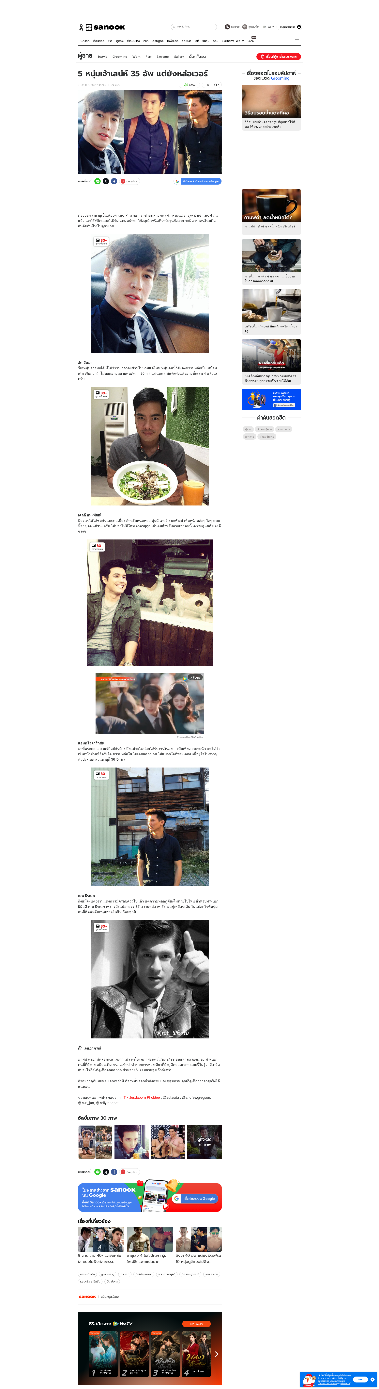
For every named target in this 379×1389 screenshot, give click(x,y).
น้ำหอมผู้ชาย (264, 429)
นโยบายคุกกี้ (345, 1383)
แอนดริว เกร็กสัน (90, 1281)
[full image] (95, 1142)
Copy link (132, 181)
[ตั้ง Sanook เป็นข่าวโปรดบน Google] (150, 1195)
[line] (97, 181)
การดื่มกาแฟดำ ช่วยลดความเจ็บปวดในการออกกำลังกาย (270, 278)
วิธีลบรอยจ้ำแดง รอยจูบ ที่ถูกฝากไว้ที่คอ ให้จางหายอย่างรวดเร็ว (270, 124)
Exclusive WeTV (233, 41)
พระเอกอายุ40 (166, 1274)
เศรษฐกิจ (158, 41)
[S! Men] (87, 1296)
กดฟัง (192, 85)
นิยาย (251, 41)
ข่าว (110, 41)
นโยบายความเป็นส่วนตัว (327, 1383)
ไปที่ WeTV (196, 1324)
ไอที (196, 41)
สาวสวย (249, 436)
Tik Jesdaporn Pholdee (142, 1097)
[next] (217, 1354)
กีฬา (145, 41)
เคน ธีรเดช (211, 1274)
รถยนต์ (186, 41)
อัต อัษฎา (112, 1281)
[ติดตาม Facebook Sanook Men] (271, 399)
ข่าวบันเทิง (133, 41)
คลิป (216, 41)
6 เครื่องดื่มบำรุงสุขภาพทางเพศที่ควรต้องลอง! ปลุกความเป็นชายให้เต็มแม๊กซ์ (270, 381)
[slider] (133, 729)
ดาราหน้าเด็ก (87, 1274)
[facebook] (114, 181)
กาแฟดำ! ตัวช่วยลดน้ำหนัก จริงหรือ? (270, 226)
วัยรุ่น (205, 41)
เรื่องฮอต (98, 41)
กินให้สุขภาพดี (144, 1274)
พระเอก (124, 1274)
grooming (107, 1274)
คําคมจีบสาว (267, 436)
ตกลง (360, 1379)
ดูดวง (120, 41)
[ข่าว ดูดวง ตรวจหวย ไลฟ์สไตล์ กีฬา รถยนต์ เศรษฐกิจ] (101, 27)
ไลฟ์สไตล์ (172, 41)
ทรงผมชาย (284, 429)
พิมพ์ (117, 85)
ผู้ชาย (248, 429)
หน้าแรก (85, 41)
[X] (106, 181)
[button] (174, 27)
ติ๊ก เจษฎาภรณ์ (190, 1274)
